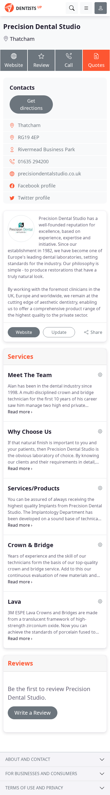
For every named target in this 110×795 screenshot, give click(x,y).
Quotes (96, 65)
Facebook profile (37, 185)
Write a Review (32, 712)
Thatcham (22, 38)
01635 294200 (33, 161)
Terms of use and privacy (34, 788)
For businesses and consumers (41, 773)
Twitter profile (34, 197)
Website (14, 65)
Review (41, 65)
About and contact (27, 759)
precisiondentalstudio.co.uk (49, 173)
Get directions (31, 104)
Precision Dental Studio (41, 26)
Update (59, 332)
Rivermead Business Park (46, 149)
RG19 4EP (28, 137)
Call (69, 65)
